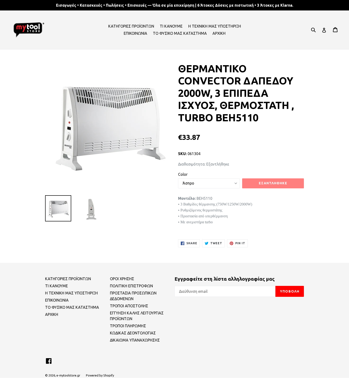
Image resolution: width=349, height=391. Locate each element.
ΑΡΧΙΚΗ (219, 33)
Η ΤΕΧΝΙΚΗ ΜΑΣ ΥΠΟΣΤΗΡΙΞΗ (214, 26)
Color (183, 174)
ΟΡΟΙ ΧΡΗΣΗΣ (122, 279)
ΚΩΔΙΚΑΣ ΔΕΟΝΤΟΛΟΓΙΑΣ (133, 333)
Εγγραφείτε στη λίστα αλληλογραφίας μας (224, 279)
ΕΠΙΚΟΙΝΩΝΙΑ (135, 33)
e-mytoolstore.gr (68, 375)
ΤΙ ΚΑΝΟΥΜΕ (171, 26)
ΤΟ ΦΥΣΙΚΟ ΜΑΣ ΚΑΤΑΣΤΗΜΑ (180, 33)
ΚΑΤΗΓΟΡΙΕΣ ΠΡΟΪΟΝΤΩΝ (131, 26)
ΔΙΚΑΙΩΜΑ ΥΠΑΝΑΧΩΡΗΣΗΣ (135, 340)
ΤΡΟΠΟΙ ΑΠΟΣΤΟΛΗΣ (129, 306)
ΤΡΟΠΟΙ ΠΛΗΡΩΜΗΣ (128, 326)
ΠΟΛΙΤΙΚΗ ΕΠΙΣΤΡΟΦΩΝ (131, 286)
